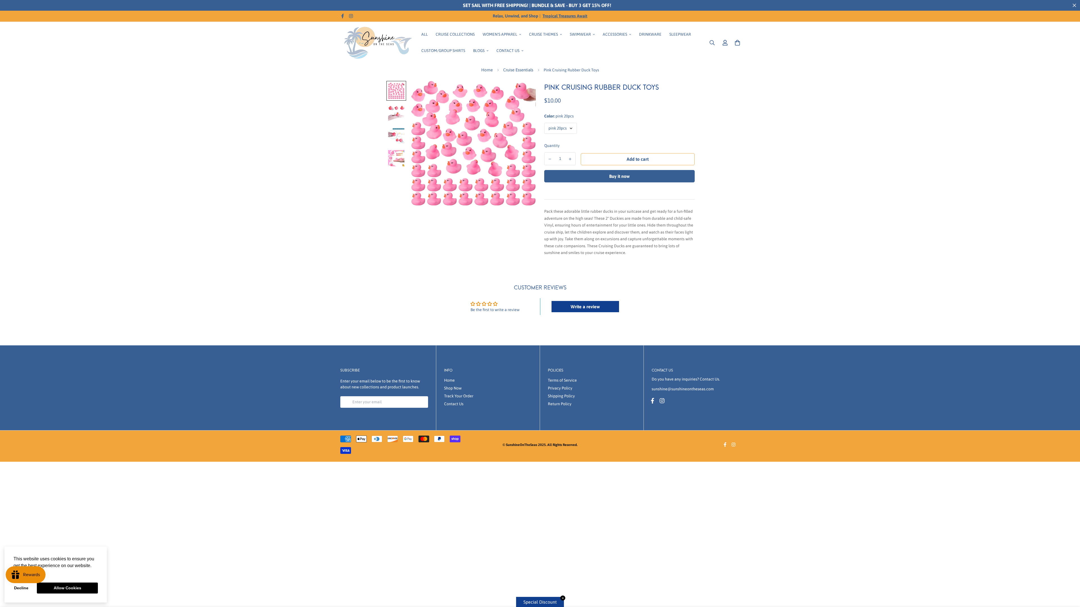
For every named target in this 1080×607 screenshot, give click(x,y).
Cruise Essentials (518, 69)
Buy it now (619, 176)
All (424, 34)
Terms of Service (562, 380)
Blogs (479, 50)
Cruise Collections (455, 34)
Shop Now (453, 388)
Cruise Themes (543, 34)
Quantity (552, 145)
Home (487, 69)
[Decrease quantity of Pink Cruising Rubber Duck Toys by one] (549, 159)
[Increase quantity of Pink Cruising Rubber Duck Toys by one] (570, 159)
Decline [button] (21, 588)
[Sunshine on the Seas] (376, 42)
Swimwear (580, 34)
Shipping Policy (561, 396)
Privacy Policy (560, 388)
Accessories (615, 34)
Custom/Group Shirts (443, 50)
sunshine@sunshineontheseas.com (683, 389)
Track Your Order (458, 396)
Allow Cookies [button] (67, 588)
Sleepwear (680, 34)
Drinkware (650, 34)
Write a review (585, 306)
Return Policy (560, 404)
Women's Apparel (500, 34)
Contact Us (507, 50)
